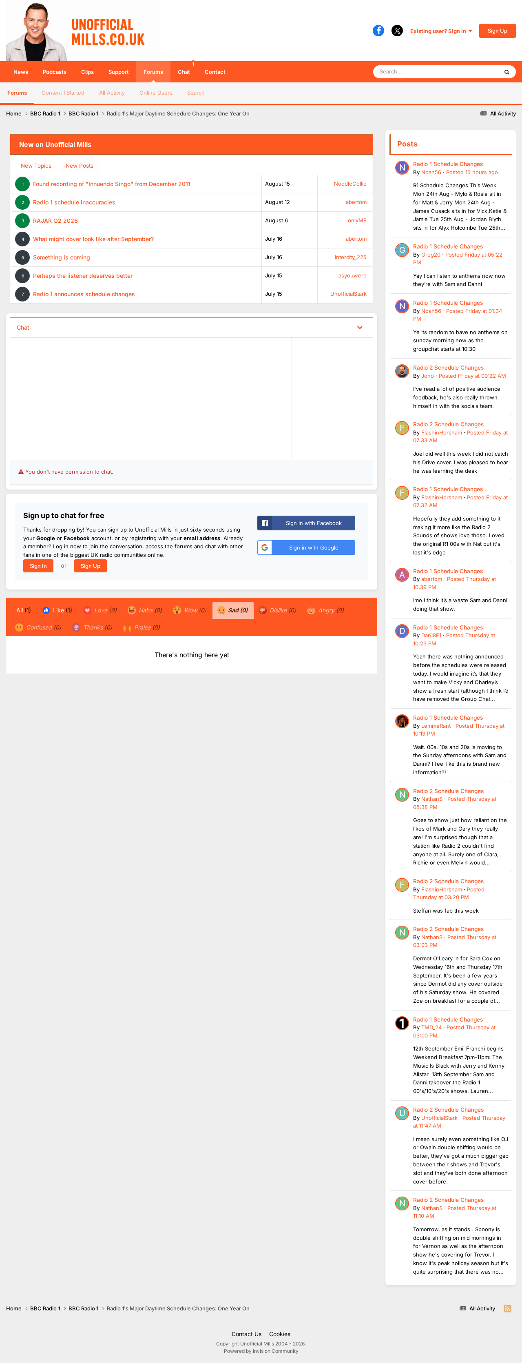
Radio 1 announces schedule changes (84, 293)
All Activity (112, 92)
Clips (87, 72)
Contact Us (246, 1333)
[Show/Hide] (360, 326)
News (20, 72)
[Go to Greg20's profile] (402, 250)
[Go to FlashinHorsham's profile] (402, 428)
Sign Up (497, 30)
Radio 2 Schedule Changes (448, 367)
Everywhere (473, 72)
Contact (215, 72)
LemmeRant (436, 726)
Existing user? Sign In (439, 31)
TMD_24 (431, 1027)
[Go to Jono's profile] (402, 371)
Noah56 (431, 172)
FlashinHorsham (441, 432)
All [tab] (23, 610)
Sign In (38, 566)
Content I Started (63, 92)
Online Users (156, 92)
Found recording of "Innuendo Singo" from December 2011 (111, 183)
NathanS (431, 799)
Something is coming (61, 257)
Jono (427, 375)
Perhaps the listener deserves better (83, 275)
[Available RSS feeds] (507, 1308)
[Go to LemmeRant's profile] (402, 721)
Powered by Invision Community (261, 1351)
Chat (186, 68)
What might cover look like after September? (93, 238)
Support (118, 72)
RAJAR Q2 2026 (55, 220)
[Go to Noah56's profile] (402, 168)
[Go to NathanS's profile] (402, 795)
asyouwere (352, 275)
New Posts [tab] (79, 165)
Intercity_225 (351, 257)
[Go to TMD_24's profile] (402, 1023)
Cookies (279, 1333)
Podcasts (54, 72)
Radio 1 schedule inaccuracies (74, 202)
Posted (472, 172)
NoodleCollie (350, 183)
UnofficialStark (348, 293)
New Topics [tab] (36, 165)
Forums (153, 72)
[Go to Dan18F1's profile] (402, 631)
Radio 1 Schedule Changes (448, 164)
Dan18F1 (431, 635)
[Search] (507, 71)
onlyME (357, 220)
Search (196, 92)
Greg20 (430, 254)
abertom (356, 202)
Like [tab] (61, 610)
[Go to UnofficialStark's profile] (402, 1113)
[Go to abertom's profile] (402, 575)
